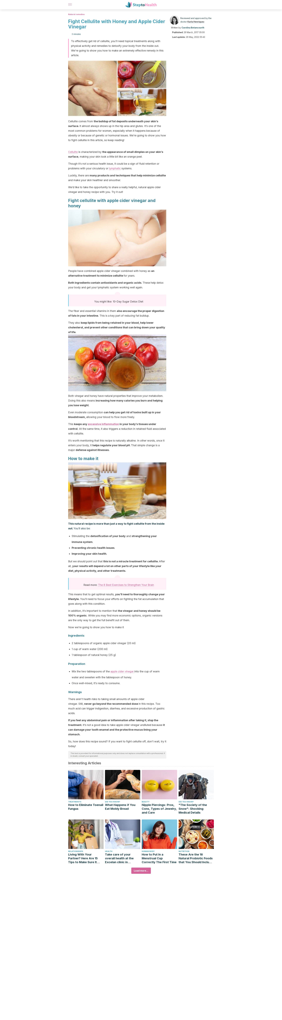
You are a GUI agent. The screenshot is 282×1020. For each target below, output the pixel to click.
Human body (148, 851)
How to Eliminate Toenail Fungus (85, 806)
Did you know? (112, 802)
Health (108, 851)
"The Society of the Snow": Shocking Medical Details (193, 808)
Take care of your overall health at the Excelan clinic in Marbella (119, 858)
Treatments (74, 802)
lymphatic (115, 168)
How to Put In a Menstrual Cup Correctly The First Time (159, 858)
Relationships (75, 851)
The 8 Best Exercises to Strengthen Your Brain (126, 584)
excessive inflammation (103, 424)
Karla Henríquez (195, 21)
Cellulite (73, 151)
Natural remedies (76, 14)
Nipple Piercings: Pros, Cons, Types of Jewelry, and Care (159, 808)
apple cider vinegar (122, 671)
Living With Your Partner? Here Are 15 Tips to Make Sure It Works (83, 858)
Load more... (141, 870)
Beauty (145, 802)
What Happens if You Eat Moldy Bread (120, 806)
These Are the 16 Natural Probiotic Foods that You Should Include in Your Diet (196, 858)
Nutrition (184, 851)
